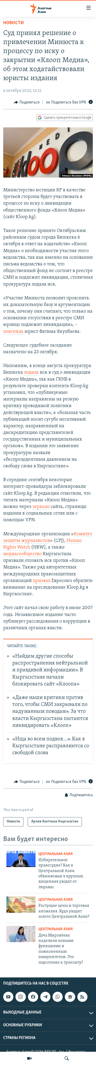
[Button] (26, 102)
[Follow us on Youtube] (8, 997)
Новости (13, 23)
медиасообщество (22, 554)
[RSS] (82, 997)
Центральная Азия (55, 854)
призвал (41, 581)
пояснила (14, 331)
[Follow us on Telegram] (45, 997)
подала (31, 372)
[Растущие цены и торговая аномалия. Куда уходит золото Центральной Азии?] (20, 904)
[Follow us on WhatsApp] (58, 997)
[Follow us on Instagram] (20, 997)
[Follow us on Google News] (70, 997)
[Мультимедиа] (29, 1058)
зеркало (41, 507)
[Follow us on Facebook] (33, 997)
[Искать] (67, 1058)
